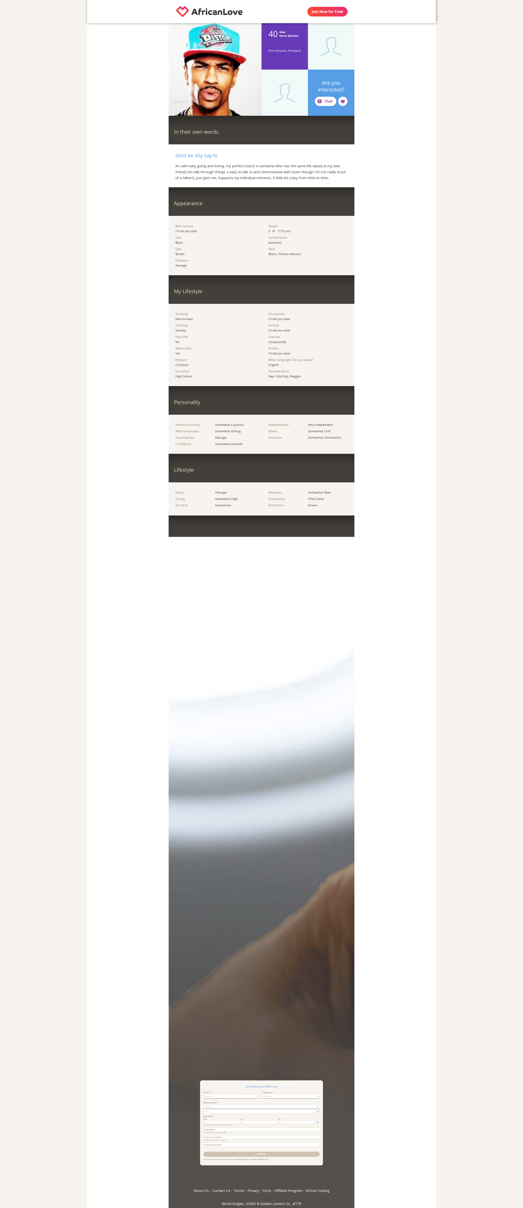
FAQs (266, 1190)
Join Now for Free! (327, 11)
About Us (201, 1190)
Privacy (253, 1190)
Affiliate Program (288, 1190)
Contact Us (221, 1190)
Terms (239, 1190)
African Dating (317, 1190)
